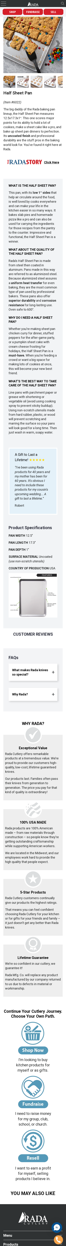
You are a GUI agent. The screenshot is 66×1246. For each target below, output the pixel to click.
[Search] (62, 3)
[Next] (57, 43)
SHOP (12, 12)
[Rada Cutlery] (33, 3)
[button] (57, 1227)
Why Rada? (20, 694)
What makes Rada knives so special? (30, 672)
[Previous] (8, 43)
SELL (53, 12)
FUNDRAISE (33, 12)
